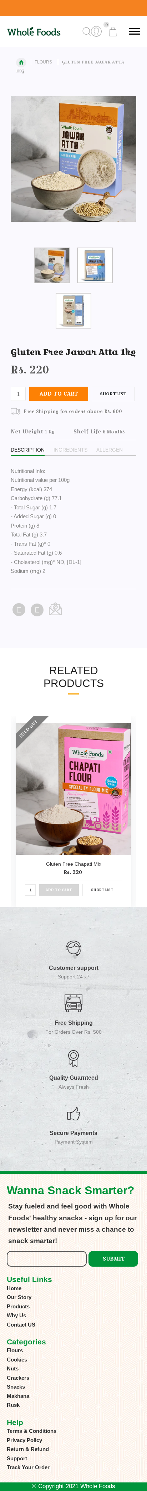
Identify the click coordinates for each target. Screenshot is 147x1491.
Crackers (18, 1378)
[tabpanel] (73, 164)
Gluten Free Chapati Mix (73, 864)
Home (14, 1288)
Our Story (19, 1297)
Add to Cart (59, 393)
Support (17, 1458)
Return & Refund (28, 1449)
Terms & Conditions (31, 1431)
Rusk (13, 1405)
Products (18, 1306)
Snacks (16, 1387)
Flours (43, 62)
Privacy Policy (24, 1440)
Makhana (18, 1396)
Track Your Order (28, 1467)
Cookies (17, 1360)
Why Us (16, 1315)
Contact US (21, 1325)
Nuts (13, 1368)
